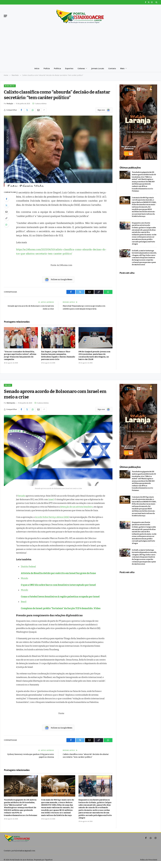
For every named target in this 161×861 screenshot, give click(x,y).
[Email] (6, 211)
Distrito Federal (28, 566)
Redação (10, 103)
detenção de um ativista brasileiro (76, 506)
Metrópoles (11, 403)
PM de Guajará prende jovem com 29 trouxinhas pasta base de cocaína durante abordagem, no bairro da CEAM (94, 355)
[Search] (156, 2)
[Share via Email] (38, 110)
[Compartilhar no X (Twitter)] (27, 110)
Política (57, 68)
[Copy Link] (6, 218)
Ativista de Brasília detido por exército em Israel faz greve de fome (58, 573)
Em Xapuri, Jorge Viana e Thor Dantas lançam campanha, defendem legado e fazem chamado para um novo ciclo (58, 355)
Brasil (8, 385)
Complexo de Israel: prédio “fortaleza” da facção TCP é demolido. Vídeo (60, 608)
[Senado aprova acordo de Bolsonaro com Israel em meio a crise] (58, 450)
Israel (51, 499)
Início (36, 68)
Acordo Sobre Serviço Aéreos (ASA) (52, 517)
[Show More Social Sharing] (44, 110)
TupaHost (48, 860)
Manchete (10, 86)
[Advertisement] (80, 46)
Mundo (24, 578)
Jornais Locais (97, 68)
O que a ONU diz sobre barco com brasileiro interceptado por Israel (58, 585)
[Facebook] (6, 198)
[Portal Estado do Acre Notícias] (80, 16)
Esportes (69, 68)
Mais (122, 68)
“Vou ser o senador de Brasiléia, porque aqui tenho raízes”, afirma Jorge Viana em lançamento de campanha (20, 355)
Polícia (47, 68)
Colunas (81, 68)
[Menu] (5, 16)
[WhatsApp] (6, 224)
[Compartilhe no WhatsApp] (32, 110)
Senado (21, 496)
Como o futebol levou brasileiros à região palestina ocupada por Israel (60, 596)
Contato (112, 68)
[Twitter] (6, 205)
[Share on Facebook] (21, 110)
